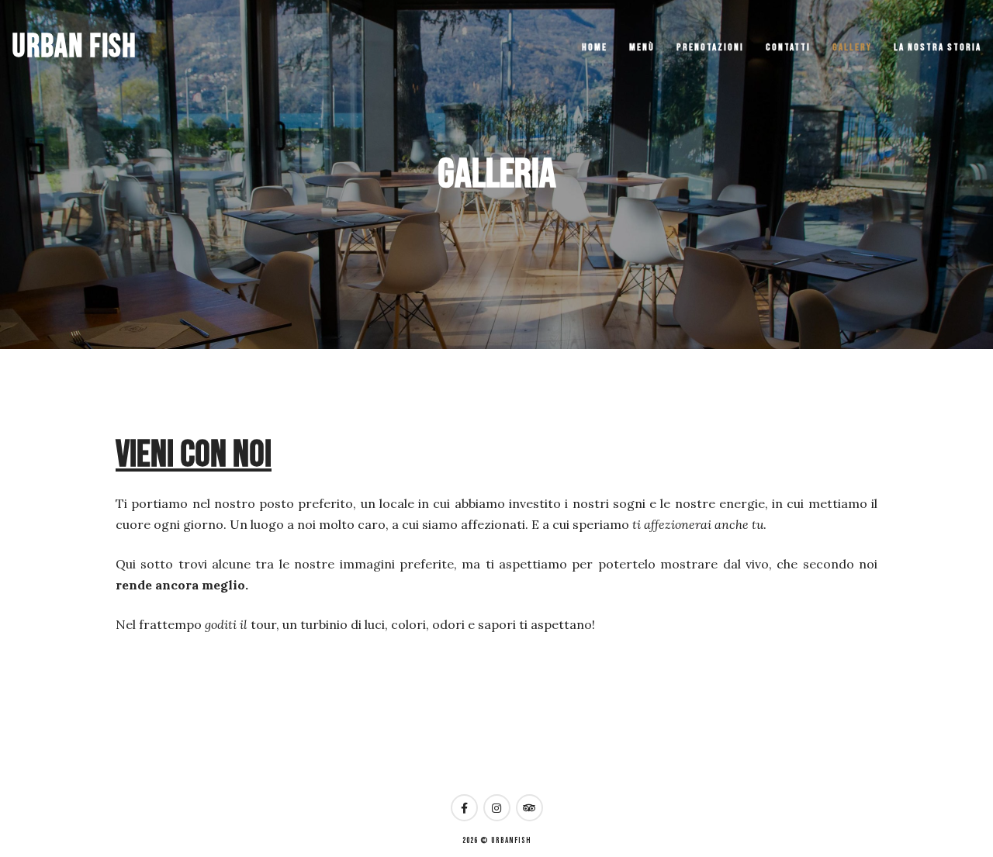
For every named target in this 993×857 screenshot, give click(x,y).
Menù (642, 47)
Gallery (852, 47)
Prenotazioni (710, 47)
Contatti (788, 47)
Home (594, 47)
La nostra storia (937, 47)
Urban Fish (74, 47)
